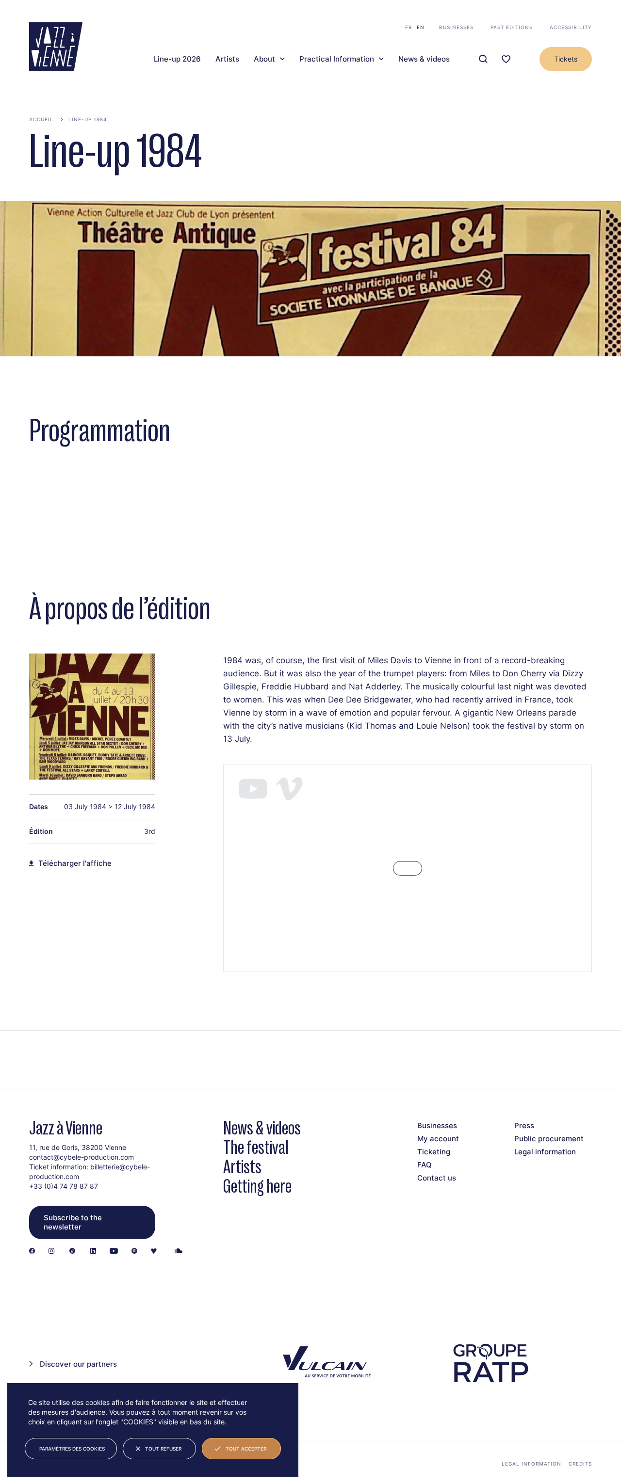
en (421, 27)
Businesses (456, 27)
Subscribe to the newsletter (73, 1222)
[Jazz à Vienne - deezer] (154, 1251)
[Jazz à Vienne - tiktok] (72, 1251)
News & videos (424, 59)
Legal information (545, 1152)
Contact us (436, 1178)
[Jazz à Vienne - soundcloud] (176, 1251)
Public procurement (549, 1138)
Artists (227, 59)
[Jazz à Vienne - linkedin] (93, 1251)
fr (408, 27)
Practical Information (336, 59)
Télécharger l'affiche (75, 863)
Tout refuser (163, 1448)
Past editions (511, 27)
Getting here (257, 1186)
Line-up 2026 (177, 59)
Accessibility (571, 27)
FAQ (424, 1165)
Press (524, 1125)
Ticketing (433, 1152)
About (264, 59)
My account (438, 1138)
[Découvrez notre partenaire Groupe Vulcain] (325, 1363)
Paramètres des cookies (72, 1448)
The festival (256, 1147)
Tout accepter (246, 1448)
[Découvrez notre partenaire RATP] (490, 1363)
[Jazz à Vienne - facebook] (32, 1251)
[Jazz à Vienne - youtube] (114, 1251)
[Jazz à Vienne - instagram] (51, 1251)
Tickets (565, 59)
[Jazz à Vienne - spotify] (134, 1251)
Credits (580, 1463)
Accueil (41, 119)
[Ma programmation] (506, 59)
